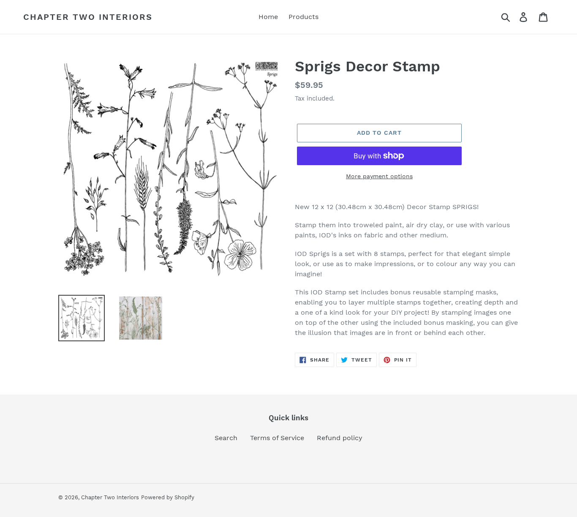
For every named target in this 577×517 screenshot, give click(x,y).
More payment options (379, 176)
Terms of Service (277, 438)
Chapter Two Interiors (87, 17)
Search (226, 438)
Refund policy (339, 438)
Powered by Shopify (167, 497)
